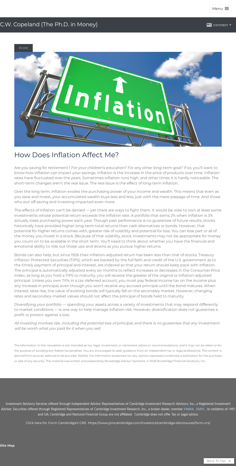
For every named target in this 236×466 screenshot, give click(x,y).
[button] (220, 9)
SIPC (201, 409)
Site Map (7, 445)
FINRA (189, 409)
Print (23, 48)
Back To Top (217, 461)
